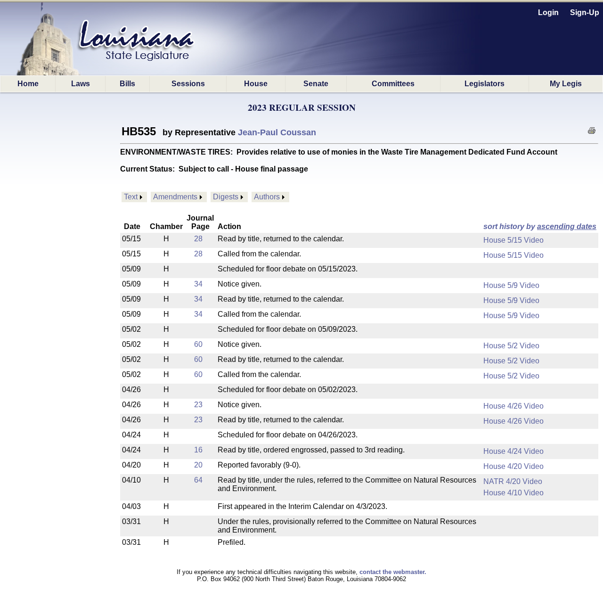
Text (131, 197)
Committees (393, 84)
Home (28, 84)
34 (198, 284)
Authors (267, 197)
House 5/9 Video (511, 285)
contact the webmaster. (392, 571)
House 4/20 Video (513, 466)
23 (198, 405)
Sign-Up (584, 12)
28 (198, 239)
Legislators (484, 84)
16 (198, 450)
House (256, 84)
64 (198, 480)
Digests (225, 197)
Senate (315, 84)
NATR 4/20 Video (512, 481)
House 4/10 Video (513, 493)
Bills (127, 84)
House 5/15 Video (513, 240)
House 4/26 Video (513, 406)
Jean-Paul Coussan (277, 132)
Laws (80, 84)
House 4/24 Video (513, 451)
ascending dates (566, 226)
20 (198, 465)
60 (198, 344)
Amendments (175, 197)
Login (548, 12)
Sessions (188, 84)
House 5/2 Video (511, 346)
